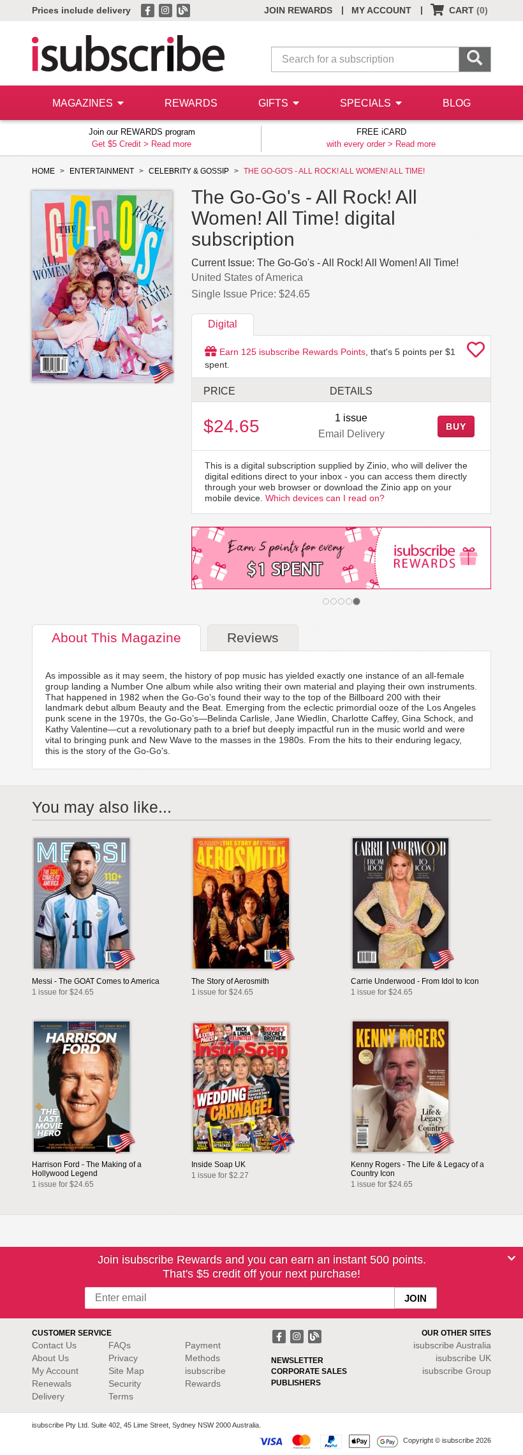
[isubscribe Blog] (183, 9)
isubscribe (452, 1345)
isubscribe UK (463, 1358)
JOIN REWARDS (298, 10)
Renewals (51, 1383)
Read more (171, 144)
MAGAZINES (83, 103)
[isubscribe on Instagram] (166, 9)
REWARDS (191, 103)
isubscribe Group (456, 1371)
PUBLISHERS (296, 1382)
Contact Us (54, 1345)
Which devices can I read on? (325, 498)
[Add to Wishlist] (476, 353)
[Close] (511, 1258)
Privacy (123, 1358)
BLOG (457, 103)
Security (124, 1383)
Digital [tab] (222, 324)
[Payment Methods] (328, 1440)
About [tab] (116, 637)
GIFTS (274, 103)
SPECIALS (367, 103)
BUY (456, 426)
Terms (120, 1396)
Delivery (48, 1396)
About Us (50, 1358)
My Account (55, 1371)
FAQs (119, 1345)
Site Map (126, 1371)
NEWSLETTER (297, 1360)
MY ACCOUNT (381, 10)
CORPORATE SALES (309, 1371)
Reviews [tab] (253, 637)
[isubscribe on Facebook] (149, 9)
